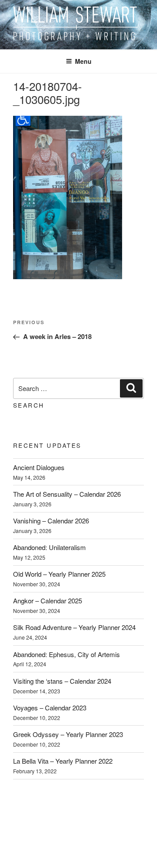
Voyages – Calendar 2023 (49, 707)
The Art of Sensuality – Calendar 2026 (67, 493)
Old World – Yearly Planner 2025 (59, 573)
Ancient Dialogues (39, 467)
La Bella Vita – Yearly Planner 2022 (63, 760)
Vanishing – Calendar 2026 (51, 520)
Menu (83, 61)
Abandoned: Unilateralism (49, 547)
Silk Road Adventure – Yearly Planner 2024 (74, 627)
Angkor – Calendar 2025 (47, 600)
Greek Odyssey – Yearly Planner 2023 (68, 734)
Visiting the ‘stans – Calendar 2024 (62, 680)
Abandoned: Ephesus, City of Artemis (66, 654)
